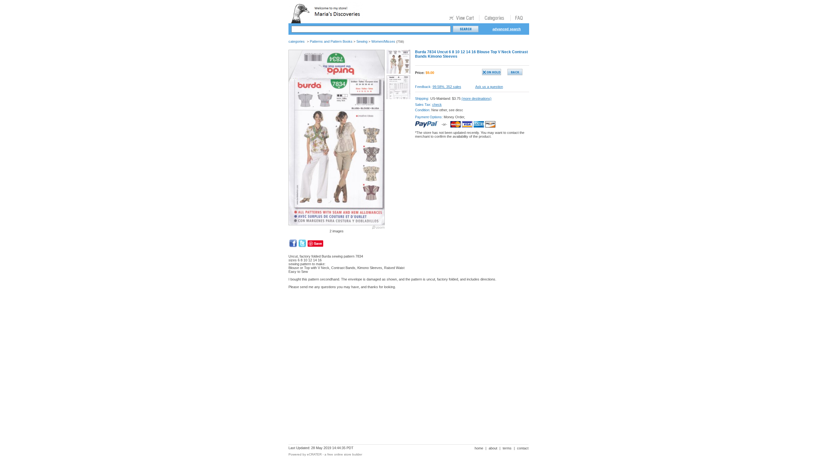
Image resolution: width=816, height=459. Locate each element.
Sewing (362, 41)
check (437, 104)
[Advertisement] (404, 316)
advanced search (506, 29)
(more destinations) (477, 98)
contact (522, 448)
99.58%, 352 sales (447, 87)
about (493, 448)
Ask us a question (489, 87)
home (479, 448)
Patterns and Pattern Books (331, 41)
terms (507, 448)
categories (296, 41)
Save (318, 243)
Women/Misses (383, 41)
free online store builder (344, 454)
